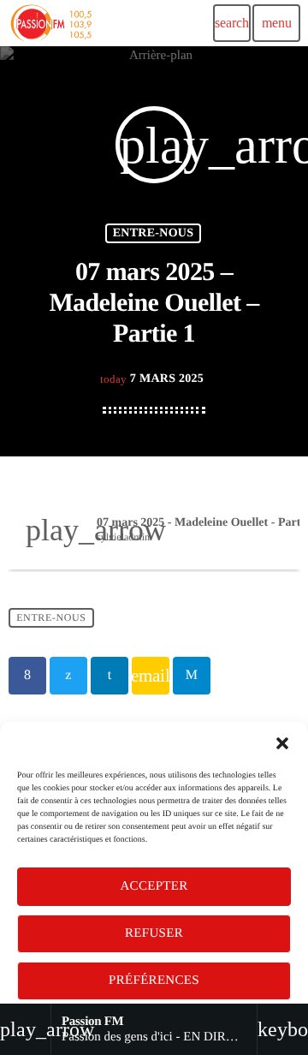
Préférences (154, 980)
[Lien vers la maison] (50, 23)
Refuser (154, 933)
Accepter (153, 886)
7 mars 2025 (152, 379)
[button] (282, 743)
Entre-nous (153, 233)
